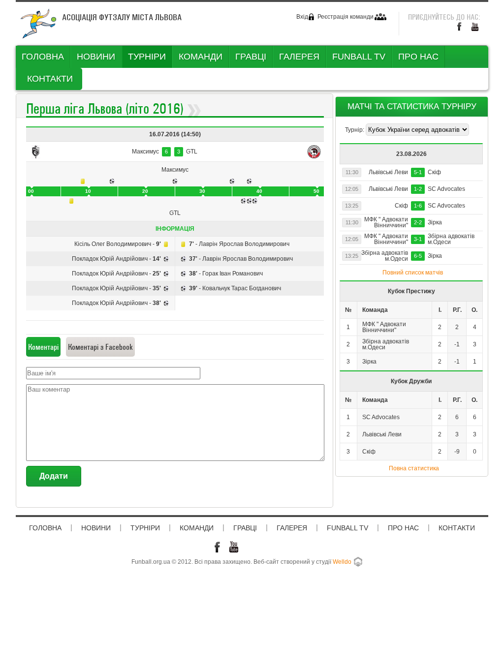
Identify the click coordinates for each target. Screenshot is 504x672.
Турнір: (355, 129)
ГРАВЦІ (250, 56)
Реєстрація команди (345, 16)
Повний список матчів (412, 272)
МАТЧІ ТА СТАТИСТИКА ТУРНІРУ (411, 106)
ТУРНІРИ (147, 56)
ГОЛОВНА (43, 56)
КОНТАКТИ (50, 79)
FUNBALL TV (358, 56)
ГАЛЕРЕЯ (299, 56)
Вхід (302, 16)
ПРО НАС (418, 56)
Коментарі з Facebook (100, 347)
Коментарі (43, 347)
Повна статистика (414, 468)
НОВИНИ (96, 56)
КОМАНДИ (200, 56)
